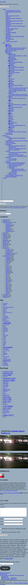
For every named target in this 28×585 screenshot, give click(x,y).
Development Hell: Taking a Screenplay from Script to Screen (18, 153)
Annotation (8, 258)
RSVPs (13, 122)
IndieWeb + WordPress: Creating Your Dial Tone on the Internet (17, 149)
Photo (7, 281)
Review (4, 246)
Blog (4, 42)
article (7, 375)
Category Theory (12, 160)
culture (4, 309)
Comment (2, 507)
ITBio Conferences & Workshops (16, 163)
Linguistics (5, 237)
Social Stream (9, 133)
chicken (5, 382)
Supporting (15, 26)
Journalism (5, 236)
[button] (14, 443)
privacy (4, 340)
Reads (11, 114)
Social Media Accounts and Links (13, 11)
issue (5, 391)
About (4, 9)
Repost (7, 288)
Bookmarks (16, 66)
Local (4, 239)
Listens (18, 104)
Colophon (8, 33)
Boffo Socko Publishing (11, 176)
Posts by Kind (9, 53)
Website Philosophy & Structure (13, 10)
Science (4, 248)
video (4, 413)
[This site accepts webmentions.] (12, 577)
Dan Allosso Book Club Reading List (14, 175)
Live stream (8, 280)
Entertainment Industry (8, 222)
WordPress (5, 297)
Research (5, 135)
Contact (4, 178)
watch (8, 415)
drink (5, 383)
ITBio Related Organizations (15, 165)
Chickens (14, 72)
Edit (7, 264)
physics (4, 337)
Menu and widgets (4, 6)
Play (7, 283)
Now (12, 15)
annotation (8, 373)
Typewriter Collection (11, 143)
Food (4, 232)
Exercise (11, 79)
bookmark (9, 378)
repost (5, 410)
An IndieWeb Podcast (12, 50)
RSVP (7, 289)
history (5, 319)
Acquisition (8, 257)
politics (4, 338)
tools (4, 352)
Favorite (7, 268)
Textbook (8, 161)
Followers (14, 20)
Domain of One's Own (7, 312)
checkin (9, 380)
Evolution (8, 252)
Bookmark (8, 259)
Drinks (11, 74)
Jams (17, 98)
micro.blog (5, 328)
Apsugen (8, 40)
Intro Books (14, 171)
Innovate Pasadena (6, 324)
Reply (7, 286)
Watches (17, 131)
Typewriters (5, 295)
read (8, 406)
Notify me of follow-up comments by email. (14, 528)
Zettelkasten (5, 365)
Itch (6, 275)
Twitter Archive (9, 134)
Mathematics (8, 157)
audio (5, 376)
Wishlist (11, 128)
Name (2, 518)
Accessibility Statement (11, 32)
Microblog (9, 45)
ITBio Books (12, 167)
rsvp (6, 412)
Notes (15, 106)
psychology (5, 341)
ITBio (4, 326)
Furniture (5, 234)
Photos (11, 109)
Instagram (8, 272)
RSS (4, 345)
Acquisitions (18, 56)
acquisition (8, 371)
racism (4, 342)
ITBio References (13, 173)
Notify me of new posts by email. (11, 532)
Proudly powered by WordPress (7, 575)
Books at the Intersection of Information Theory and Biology (18, 169)
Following (13, 17)
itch (4, 392)
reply (7, 408)
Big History (8, 249)
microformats (5, 329)
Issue (7, 273)
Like (7, 277)
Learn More (8, 558)
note (7, 399)
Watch (7, 290)
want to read (6, 356)
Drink (7, 262)
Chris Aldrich (3, 1)
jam (5, 393)
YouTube (5, 363)
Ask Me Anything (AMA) (12, 28)
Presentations (9, 144)
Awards (7, 223)
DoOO (4, 313)
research (4, 344)
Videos (17, 125)
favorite (5, 388)
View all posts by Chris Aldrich (10, 490)
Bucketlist (8, 31)
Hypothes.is (6, 321)
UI (3, 355)
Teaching (8, 151)
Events (7, 266)
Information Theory (10, 253)
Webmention (7, 360)
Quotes (11, 111)
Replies (11, 117)
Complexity (8, 250)
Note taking (5, 244)
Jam (7, 276)
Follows (16, 84)
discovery (5, 311)
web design (5, 357)
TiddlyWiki (15, 35)
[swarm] (3, 496)
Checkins (16, 69)
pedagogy (5, 336)
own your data (5, 335)
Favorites (11, 82)
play (4, 403)
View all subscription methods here (18, 207)
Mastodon (5, 327)
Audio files (12, 64)
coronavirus (5, 308)
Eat (6, 263)
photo (7, 401)
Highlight (8, 271)
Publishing (8, 230)
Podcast (4, 245)
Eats (10, 77)
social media (7, 347)
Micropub (5, 331)
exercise (5, 386)
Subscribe (8, 44)
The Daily (6, 349)
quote (5, 404)
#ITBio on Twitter (13, 174)
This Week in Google (6, 350)
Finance (7, 227)
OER (4, 333)
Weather (7, 292)
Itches (18, 94)
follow (6, 389)
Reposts (11, 119)
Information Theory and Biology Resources (15, 162)
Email (2, 521)
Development (9, 225)
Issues (18, 89)
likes (10, 101)
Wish (7, 293)
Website (2, 524)
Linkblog (16, 48)
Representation (9, 231)
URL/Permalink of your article (9, 562)
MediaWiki (10, 38)
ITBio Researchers (13, 166)
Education (5, 221)
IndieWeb (8, 136)
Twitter (5, 353)
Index (7, 13)
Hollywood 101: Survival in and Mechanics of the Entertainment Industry (18, 155)
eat (5, 385)
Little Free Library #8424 (11, 41)
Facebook (5, 316)
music (4, 332)
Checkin (8, 261)
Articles (15, 61)
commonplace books (8, 307)
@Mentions (14, 23)
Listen (7, 279)
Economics (5, 219)
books (4, 305)
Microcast (9, 51)
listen (7, 397)
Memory (5, 241)
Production (8, 228)
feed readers (6, 318)
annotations (5, 303)
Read (7, 285)
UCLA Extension (13, 158)
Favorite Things (9, 29)
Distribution (8, 226)
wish (4, 416)
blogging (5, 304)
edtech (4, 315)
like (6, 395)
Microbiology (9, 254)
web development (7, 359)
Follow (7, 270)
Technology (5, 294)
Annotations (13, 59)
